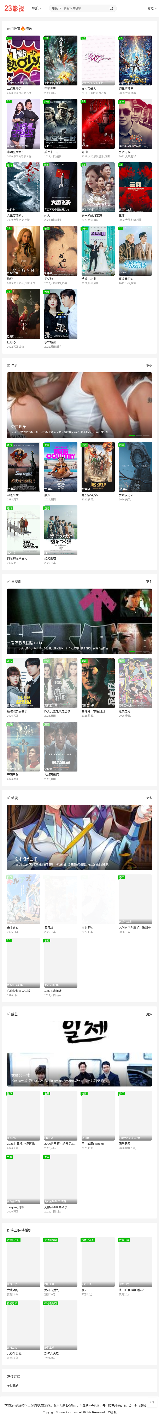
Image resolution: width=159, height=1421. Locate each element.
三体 (122, 215)
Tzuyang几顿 (15, 1207)
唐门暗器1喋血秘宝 (131, 1290)
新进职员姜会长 (17, 711)
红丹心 (11, 342)
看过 (151, 8)
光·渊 (85, 152)
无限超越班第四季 (55, 1207)
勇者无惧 (124, 152)
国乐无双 (124, 1143)
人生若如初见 (15, 215)
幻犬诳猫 (50, 558)
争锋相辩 (50, 342)
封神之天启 (51, 1353)
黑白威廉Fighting (93, 1143)
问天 (47, 215)
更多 (149, 365)
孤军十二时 (51, 152)
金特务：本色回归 (93, 711)
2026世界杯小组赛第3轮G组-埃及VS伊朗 (23, 1143)
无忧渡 (48, 278)
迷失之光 (124, 711)
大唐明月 (13, 1290)
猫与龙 (48, 927)
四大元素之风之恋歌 (57, 711)
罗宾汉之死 (126, 495)
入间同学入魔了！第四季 (135, 927)
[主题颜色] (152, 1402)
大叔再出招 (51, 774)
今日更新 (13, 1385)
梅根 (10, 278)
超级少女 (13, 495)
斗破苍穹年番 (53, 991)
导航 (35, 8)
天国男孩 (13, 774)
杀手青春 (13, 927)
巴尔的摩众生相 (17, 558)
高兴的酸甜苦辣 (92, 215)
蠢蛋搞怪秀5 (90, 495)
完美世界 (50, 88)
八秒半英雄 (14, 1353)
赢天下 (86, 1290)
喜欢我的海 (126, 278)
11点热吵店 (14, 88)
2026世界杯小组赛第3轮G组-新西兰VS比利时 (60, 1143)
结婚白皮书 (89, 278)
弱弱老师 (87, 927)
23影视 (112, 1412)
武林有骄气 (51, 1290)
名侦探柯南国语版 (18, 991)
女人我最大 (89, 88)
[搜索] (111, 8)
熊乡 (47, 495)
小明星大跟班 (15, 152)
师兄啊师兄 (126, 88)
